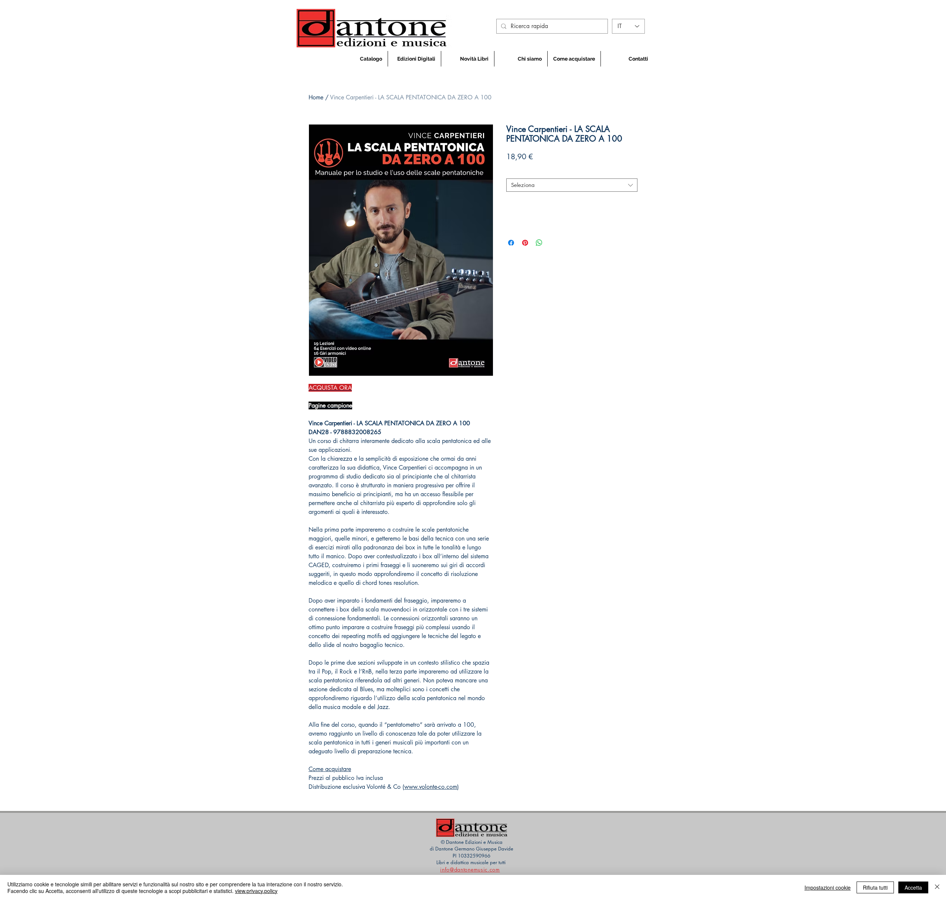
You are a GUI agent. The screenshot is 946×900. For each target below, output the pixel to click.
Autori (515, 172)
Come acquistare (330, 769)
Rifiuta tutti (875, 887)
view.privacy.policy (256, 890)
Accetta (913, 887)
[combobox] (571, 185)
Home (316, 97)
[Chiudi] (937, 887)
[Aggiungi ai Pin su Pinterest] (525, 242)
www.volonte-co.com (430, 787)
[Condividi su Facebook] (511, 242)
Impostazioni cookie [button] (827, 887)
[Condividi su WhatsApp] (539, 242)
